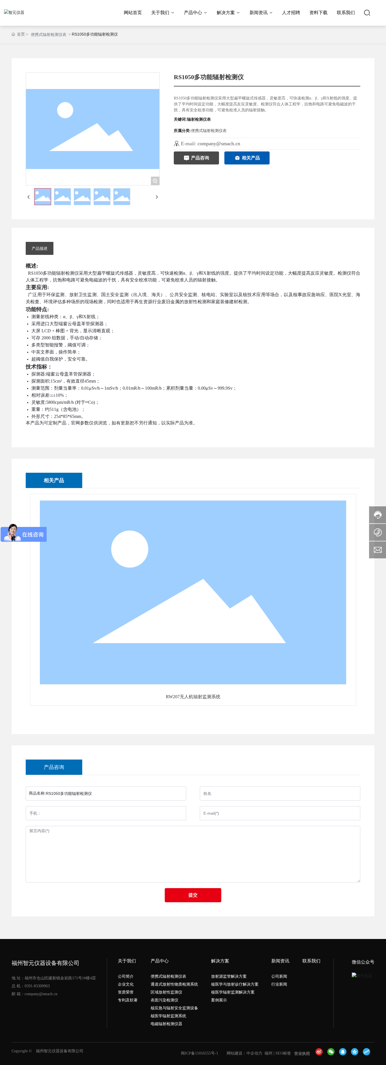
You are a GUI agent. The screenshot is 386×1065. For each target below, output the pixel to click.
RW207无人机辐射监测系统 (193, 696)
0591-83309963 (37, 986)
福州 (268, 1053)
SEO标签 (283, 1053)
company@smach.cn (219, 143)
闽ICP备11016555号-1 (199, 1053)
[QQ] (343, 1053)
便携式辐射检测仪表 (48, 34)
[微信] (331, 1053)
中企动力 (254, 1053)
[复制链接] (367, 1053)
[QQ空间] (355, 1053)
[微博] (319, 1053)
